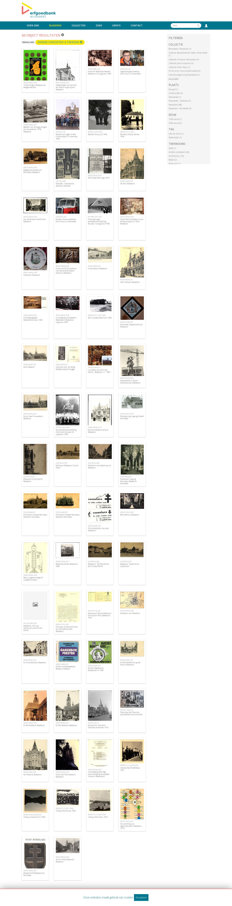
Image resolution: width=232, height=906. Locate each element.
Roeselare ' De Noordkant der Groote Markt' (98, 565)
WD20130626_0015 (62, 83)
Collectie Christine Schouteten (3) (184, 59)
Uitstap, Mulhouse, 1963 (66, 810)
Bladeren (55, 25)
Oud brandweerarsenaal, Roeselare (98, 430)
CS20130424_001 (126, 477)
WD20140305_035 (29, 660)
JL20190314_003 (61, 463)
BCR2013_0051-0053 (95, 132)
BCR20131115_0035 (127, 132)
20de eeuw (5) (175, 123)
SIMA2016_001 (125, 69)
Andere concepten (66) (179, 152)
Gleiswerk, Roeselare (31, 275)
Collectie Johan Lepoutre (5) (181, 63)
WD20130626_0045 (30, 575)
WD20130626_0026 (62, 266)
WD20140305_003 (29, 364)
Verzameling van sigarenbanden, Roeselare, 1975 (130, 825)
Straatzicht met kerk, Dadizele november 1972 (98, 726)
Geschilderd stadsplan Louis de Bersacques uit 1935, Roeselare (131, 221)
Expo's (116, 25)
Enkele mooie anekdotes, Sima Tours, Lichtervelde (66, 220)
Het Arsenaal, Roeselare (129, 282)
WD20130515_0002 (127, 414)
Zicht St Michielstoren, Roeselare (65, 860)
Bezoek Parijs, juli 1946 (97, 134)
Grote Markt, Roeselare (97, 268)
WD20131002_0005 (127, 512)
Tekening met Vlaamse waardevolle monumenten (131, 713)
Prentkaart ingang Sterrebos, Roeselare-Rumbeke (128, 481)
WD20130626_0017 (62, 561)
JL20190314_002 (93, 561)
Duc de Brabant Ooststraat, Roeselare (34, 220)
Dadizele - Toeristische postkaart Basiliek (65, 184)
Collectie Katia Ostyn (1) (179, 67)
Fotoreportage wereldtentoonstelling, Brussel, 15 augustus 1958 (99, 221)
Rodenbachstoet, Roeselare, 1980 (67, 565)
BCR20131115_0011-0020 (64, 808)
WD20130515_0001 (127, 821)
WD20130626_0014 (62, 772)
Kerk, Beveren (29, 367)
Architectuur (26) (176, 156)
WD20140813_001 (94, 69)
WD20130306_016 (62, 664)
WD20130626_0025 (62, 857)
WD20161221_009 (62, 624)
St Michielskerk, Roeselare (33, 725)
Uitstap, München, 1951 (98, 817)
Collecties (78, 25)
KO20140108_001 (62, 364)
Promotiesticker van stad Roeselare (98, 529)
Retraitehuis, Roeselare (129, 514)
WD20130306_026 (94, 526)
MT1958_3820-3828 (62, 427)
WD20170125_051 (94, 611)
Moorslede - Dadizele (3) (180, 100)
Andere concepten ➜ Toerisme (59, 42)
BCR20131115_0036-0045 (97, 814)
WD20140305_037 (126, 280)
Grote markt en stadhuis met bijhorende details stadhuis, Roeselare (66, 270)
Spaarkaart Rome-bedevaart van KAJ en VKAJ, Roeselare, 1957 (99, 615)
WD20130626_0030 (127, 217)
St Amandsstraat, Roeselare (34, 662)
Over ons (33, 25)
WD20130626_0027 (94, 175)
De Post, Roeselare (127, 183)
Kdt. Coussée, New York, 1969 (100, 317)
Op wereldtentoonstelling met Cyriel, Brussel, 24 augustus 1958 (66, 431)
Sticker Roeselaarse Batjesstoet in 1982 (96, 669)
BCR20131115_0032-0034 (129, 765)
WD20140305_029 (29, 772)
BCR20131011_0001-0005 (97, 315)
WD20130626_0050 (30, 83)
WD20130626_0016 (30, 125)
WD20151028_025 (126, 322)
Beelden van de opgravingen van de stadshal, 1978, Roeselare (35, 129)
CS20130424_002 (29, 512)
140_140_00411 (61, 181)
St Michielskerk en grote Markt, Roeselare (130, 663)
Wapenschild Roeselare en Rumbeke (34, 874)
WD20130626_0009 (30, 167)
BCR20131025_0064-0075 (32, 815)
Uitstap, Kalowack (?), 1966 (34, 817)
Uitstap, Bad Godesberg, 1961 (130, 768)
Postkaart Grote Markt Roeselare (32, 480)
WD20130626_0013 (94, 427)
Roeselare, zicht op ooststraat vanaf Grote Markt (32, 627)
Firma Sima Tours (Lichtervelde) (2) (184, 70)
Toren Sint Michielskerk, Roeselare (66, 775)
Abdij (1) (172, 148)
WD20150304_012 (94, 367)
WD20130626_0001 (30, 723)
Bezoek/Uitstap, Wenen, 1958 (130, 135)
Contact (136, 25)
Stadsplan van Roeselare (130, 613)
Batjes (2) (173, 159)
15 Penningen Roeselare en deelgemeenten (34, 86)
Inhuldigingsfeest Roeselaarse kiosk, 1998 (32, 318)
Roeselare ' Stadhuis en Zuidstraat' (129, 565)
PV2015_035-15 (93, 723)
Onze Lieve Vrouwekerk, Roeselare (33, 417)
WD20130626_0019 (30, 217)
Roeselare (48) (175, 104)
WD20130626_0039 (30, 272)
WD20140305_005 (62, 723)
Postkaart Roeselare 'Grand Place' (67, 466)
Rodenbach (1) (175, 137)
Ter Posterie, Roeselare (32, 774)
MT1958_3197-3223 (95, 217)
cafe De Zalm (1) (176, 133)
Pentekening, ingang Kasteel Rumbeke (132, 417)
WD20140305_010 (94, 266)
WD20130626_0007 (94, 769)
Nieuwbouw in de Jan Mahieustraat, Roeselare (130, 381)
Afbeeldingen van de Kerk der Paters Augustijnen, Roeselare (66, 87)
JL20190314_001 (29, 477)
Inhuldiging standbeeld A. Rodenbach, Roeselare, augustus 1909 (66, 319)
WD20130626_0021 (127, 378)
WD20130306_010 (94, 666)
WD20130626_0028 (62, 315)
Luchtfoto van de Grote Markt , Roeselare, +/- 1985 (99, 371)
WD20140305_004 (29, 414)
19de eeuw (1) (175, 119)
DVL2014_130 (60, 132)
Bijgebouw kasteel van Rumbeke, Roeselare (32, 171)
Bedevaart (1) (175, 163)
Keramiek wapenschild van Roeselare (131, 325)
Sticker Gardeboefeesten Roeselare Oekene (65, 667)
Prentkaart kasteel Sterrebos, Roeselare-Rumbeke (35, 515)
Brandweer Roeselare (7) (180, 48)
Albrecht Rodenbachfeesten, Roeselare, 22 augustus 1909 (99, 72)
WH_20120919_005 (30, 623)
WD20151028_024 (126, 710)
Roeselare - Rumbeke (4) (180, 108)
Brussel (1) (173, 89)
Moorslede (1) (175, 97)
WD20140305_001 (126, 181)
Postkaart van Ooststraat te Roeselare (99, 466)
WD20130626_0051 (30, 870)
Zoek (99, 25)
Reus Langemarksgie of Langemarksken (33, 578)
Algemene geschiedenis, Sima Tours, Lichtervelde (130, 72)
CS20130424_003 (61, 512)
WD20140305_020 (126, 660)
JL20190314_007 (126, 561)
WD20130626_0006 (127, 611)
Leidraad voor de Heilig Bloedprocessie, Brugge (65, 368)
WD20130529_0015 (30, 315)
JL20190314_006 (93, 463)
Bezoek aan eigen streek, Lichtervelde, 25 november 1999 (67, 136)
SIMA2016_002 (61, 217)
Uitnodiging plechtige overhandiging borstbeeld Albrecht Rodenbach (98, 773)
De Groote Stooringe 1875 (98, 177)
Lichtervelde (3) (176, 93)
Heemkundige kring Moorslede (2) (184, 74)
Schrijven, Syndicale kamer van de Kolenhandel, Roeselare (67, 628)
